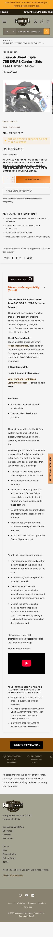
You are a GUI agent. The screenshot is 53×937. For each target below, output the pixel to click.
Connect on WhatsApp (13, 827)
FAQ (5, 850)
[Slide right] (47, 96)
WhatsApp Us (16, 875)
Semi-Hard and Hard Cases (22, 379)
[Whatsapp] (42, 21)
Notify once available (50, 468)
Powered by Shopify (26, 916)
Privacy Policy (9, 854)
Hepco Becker (10, 52)
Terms (5, 862)
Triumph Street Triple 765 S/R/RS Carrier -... (23, 43)
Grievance (7, 831)
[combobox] (33, 31)
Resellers (7, 834)
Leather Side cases (17, 382)
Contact (6, 846)
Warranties (8, 838)
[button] (4, 21)
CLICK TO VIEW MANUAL (26, 745)
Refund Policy (9, 858)
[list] (26, 759)
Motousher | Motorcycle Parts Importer (30, 913)
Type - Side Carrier (11, 127)
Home (7, 41)
